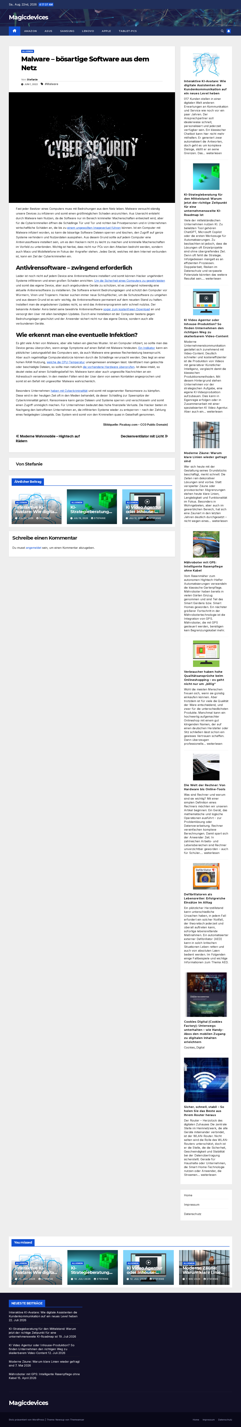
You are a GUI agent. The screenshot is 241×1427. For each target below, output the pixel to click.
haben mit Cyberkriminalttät (69, 390)
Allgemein (27, 51)
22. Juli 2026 (27, 1279)
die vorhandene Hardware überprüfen (108, 367)
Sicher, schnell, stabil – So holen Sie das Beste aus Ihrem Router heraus (204, 1111)
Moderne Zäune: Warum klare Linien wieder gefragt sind (205, 457)
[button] (222, 31)
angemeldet (33, 547)
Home (188, 1195)
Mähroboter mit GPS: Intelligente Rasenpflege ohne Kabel (203, 566)
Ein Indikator (146, 348)
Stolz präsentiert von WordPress (27, 1419)
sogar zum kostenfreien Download (126, 309)
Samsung (67, 31)
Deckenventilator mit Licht (143, 436)
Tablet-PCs (128, 31)
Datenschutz (192, 1214)
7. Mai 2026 (193, 1279)
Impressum (191, 1204)
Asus (48, 31)
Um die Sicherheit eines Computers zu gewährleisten (129, 280)
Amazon (30, 31)
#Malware (51, 84)
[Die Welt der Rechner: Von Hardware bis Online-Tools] (206, 767)
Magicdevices (28, 17)
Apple (106, 31)
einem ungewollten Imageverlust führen (94, 227)
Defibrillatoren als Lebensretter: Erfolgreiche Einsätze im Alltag (204, 898)
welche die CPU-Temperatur (66, 362)
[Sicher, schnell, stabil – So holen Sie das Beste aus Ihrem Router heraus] (206, 1080)
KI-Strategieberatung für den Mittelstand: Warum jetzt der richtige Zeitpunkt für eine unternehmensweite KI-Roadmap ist (42, 1332)
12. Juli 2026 (138, 1279)
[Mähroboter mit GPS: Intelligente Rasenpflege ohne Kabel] (206, 544)
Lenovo (88, 31)
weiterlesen (214, 153)
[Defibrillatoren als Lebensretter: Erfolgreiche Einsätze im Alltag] (206, 876)
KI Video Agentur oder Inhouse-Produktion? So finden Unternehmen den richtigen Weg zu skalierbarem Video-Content (206, 328)
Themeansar (77, 1419)
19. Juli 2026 (82, 1279)
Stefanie (32, 79)
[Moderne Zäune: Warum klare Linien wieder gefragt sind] (206, 435)
